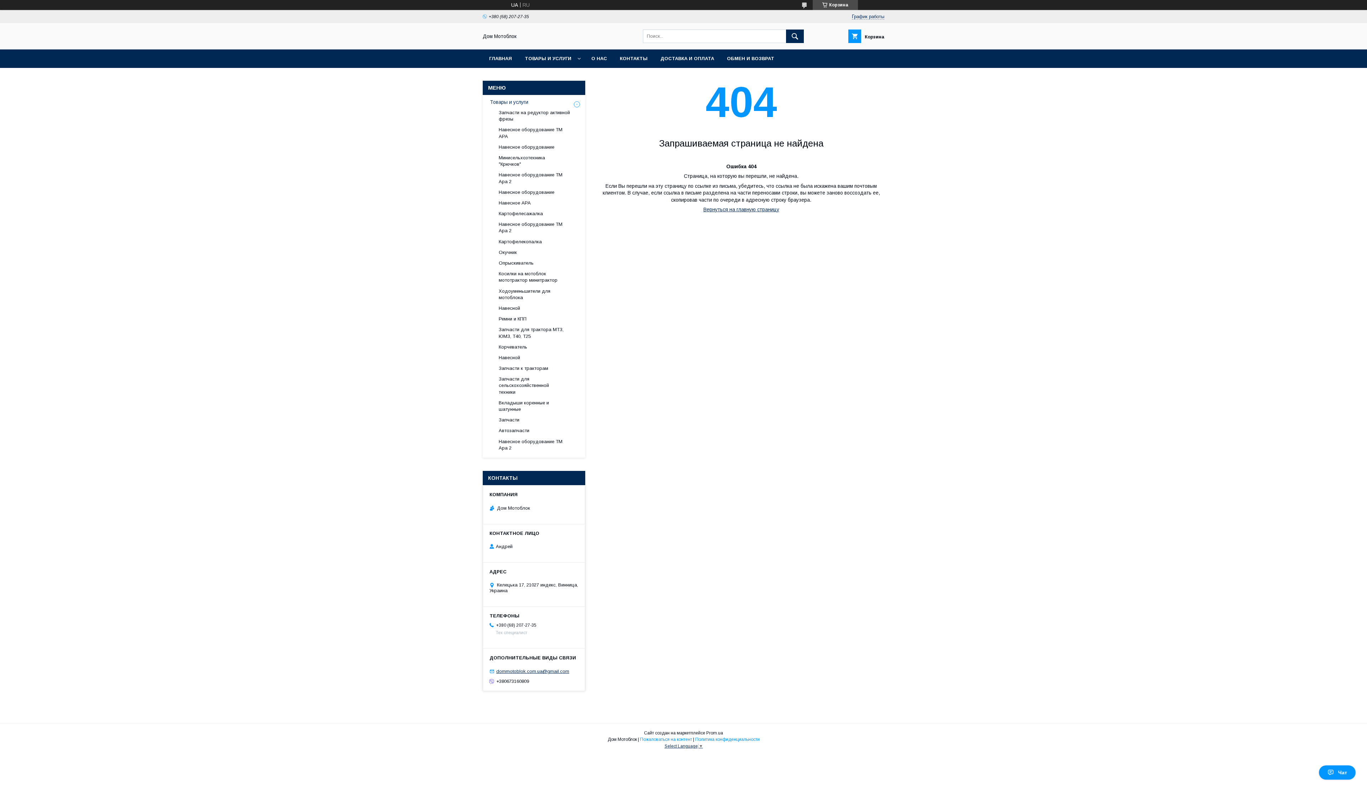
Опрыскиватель (516, 263)
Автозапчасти (514, 430)
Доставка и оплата (687, 58)
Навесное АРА (515, 203)
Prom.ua (714, 733)
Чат (1342, 772)
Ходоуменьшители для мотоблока (524, 294)
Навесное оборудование (526, 147)
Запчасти (509, 420)
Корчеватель (513, 347)
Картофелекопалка (520, 241)
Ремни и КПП (513, 319)
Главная (500, 58)
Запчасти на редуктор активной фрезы (534, 116)
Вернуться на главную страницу (741, 209)
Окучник (508, 252)
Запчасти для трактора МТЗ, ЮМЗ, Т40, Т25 (531, 333)
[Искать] (795, 36)
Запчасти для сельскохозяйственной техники (524, 385)
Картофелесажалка (521, 213)
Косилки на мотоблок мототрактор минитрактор (528, 277)
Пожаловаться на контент (666, 739)
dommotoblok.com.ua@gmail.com (532, 671)
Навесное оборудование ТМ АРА (530, 133)
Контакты (634, 58)
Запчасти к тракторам (523, 368)
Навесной (509, 308)
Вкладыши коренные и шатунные (524, 406)
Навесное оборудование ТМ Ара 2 (530, 178)
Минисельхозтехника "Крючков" (522, 161)
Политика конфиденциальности (727, 739)
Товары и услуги (548, 58)
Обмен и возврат (750, 58)
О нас (599, 58)
